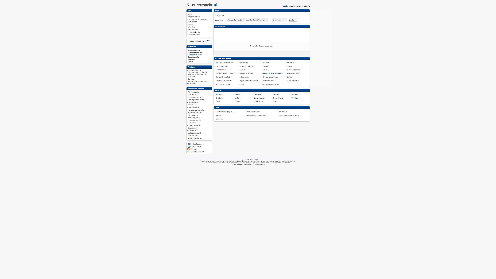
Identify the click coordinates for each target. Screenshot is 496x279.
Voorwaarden (192, 22)
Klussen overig (193, 57)
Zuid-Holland (258, 102)
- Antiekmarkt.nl (216, 161)
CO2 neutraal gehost (196, 152)
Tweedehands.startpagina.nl (198, 81)
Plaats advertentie (194, 17)
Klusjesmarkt (201, 5)
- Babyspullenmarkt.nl (227, 161)
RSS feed (193, 149)
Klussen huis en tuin (195, 55)
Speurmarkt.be (193, 128)
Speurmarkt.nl (193, 130)
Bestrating (290, 63)
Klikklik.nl (191, 77)
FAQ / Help (191, 27)
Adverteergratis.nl (194, 92)
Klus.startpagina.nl (194, 70)
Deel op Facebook (196, 144)
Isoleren (242, 70)
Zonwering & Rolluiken (271, 84)
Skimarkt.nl (192, 123)
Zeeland (238, 102)
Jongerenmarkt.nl (194, 107)
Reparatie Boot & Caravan (272, 73)
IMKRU (256, 160)
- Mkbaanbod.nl (223, 162)
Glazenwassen (221, 70)
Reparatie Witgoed (293, 73)
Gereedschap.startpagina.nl (198, 72)
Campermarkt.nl (193, 102)
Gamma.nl (191, 79)
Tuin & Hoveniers (293, 81)
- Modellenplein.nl (233, 162)
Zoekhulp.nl (192, 83)
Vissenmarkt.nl (193, 136)
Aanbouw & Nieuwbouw (224, 63)
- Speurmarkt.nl (285, 162)
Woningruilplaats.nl (195, 138)
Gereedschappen (194, 50)
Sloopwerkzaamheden (271, 77)
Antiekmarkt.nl (193, 95)
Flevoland (257, 94)
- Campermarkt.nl (254, 161)
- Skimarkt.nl (254, 162)
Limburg (238, 98)
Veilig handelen (193, 29)
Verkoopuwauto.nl (194, 133)
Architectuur (243, 63)
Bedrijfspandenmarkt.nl (196, 100)
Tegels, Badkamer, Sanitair (248, 81)
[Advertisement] (262, 34)
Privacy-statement (194, 32)
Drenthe (237, 94)
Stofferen (290, 77)
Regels (190, 24)
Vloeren (242, 84)
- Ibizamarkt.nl (263, 161)
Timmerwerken (268, 81)
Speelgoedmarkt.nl (194, 125)
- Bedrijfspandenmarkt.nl (241, 161)
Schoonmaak (244, 77)
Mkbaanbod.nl (193, 115)
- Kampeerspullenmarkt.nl (287, 161)
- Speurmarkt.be (276, 162)
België (275, 102)
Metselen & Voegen (246, 73)
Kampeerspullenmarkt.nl (196, 110)
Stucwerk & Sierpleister (224, 81)
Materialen (191, 59)
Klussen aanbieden (195, 52)
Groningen (219, 98)
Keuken (266, 70)
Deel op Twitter (195, 147)
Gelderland (295, 94)
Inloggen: (197, 19)
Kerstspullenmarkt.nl (195, 113)
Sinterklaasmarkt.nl (195, 120)
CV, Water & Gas (221, 66)
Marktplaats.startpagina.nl (197, 75)
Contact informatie (194, 35)
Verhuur (190, 62)
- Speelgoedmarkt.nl (264, 162)
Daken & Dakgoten (246, 66)
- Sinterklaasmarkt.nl (244, 162)
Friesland (276, 94)
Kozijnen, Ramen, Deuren (225, 73)
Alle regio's (219, 94)
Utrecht (218, 102)
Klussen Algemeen (293, 70)
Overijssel (295, 98)
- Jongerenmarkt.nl (274, 161)
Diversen (266, 66)
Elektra (289, 66)
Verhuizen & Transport (223, 84)
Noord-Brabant (259, 98)
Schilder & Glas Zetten (223, 77)
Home (190, 14)
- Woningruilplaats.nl (258, 164)
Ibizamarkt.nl (192, 105)
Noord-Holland (278, 98)
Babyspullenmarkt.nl (195, 97)
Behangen (266, 63)
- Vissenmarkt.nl (247, 164)
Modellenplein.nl (194, 118)
